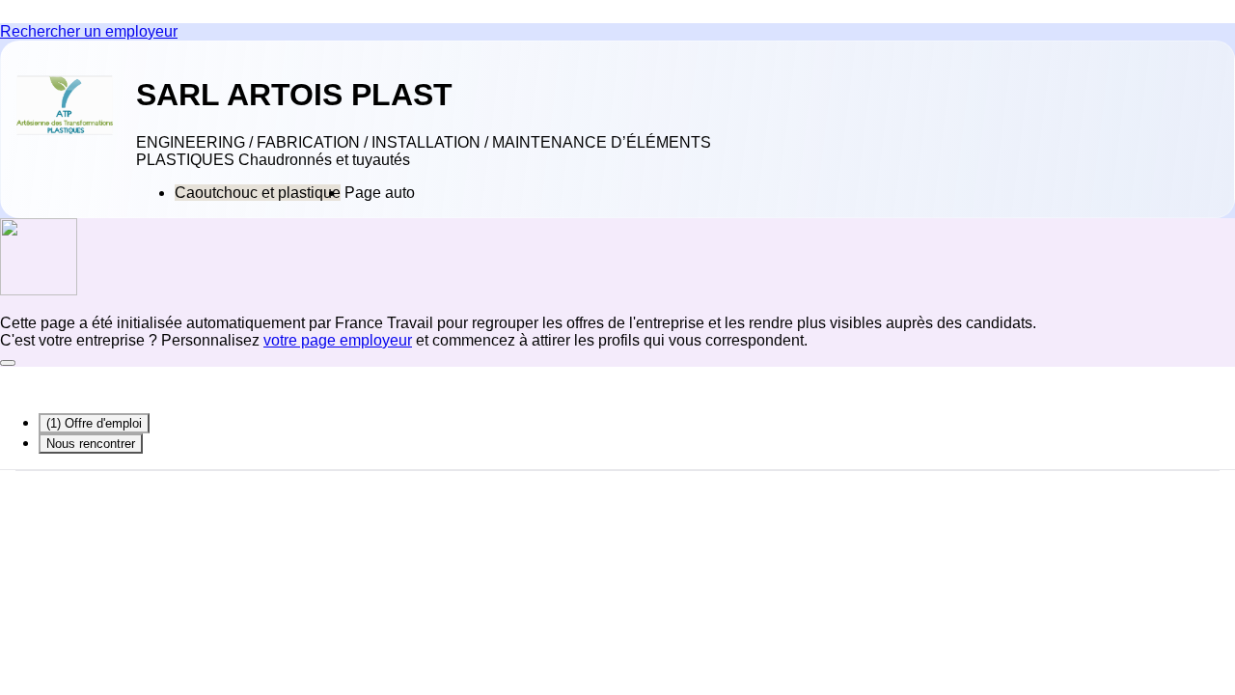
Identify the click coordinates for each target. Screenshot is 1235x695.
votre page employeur (337, 340)
